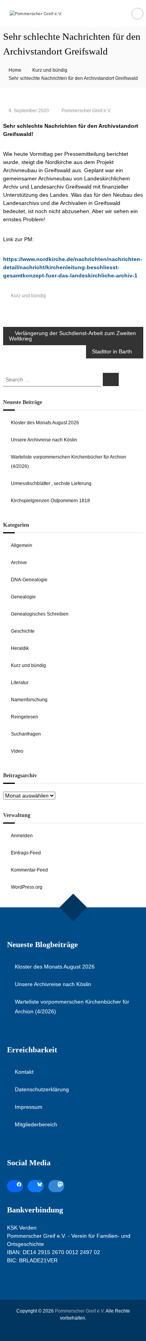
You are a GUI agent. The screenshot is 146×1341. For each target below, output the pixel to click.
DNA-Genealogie (29, 579)
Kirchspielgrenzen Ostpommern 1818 (50, 500)
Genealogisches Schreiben (40, 614)
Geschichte (23, 631)
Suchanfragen (26, 734)
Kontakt (24, 1072)
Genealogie (23, 597)
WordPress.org (26, 887)
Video (17, 751)
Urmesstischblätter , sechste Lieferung (51, 483)
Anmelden (22, 835)
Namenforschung (29, 699)
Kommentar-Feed (29, 870)
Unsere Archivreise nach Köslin (44, 440)
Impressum (28, 1107)
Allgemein (21, 545)
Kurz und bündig (49, 70)
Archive (19, 562)
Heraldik (20, 648)
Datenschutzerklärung (42, 1089)
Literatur (19, 682)
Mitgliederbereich (36, 1124)
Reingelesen (24, 717)
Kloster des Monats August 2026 (45, 422)
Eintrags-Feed (26, 853)
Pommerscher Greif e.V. (86, 110)
